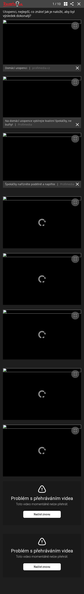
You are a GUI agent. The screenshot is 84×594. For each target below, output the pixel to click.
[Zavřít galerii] (78, 4)
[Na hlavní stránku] (13, 4)
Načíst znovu (42, 514)
